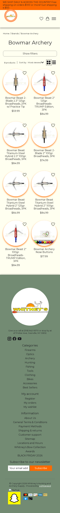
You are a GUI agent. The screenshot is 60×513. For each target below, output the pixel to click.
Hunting (30, 362)
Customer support (30, 434)
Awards (30, 451)
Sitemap (30, 438)
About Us (30, 418)
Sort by (22, 62)
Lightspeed (45, 486)
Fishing (30, 366)
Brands (15, 33)
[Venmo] (26, 498)
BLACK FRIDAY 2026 (30, 455)
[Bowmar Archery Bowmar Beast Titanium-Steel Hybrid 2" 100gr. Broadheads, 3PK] (44, 183)
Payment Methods (30, 426)
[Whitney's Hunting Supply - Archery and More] (10, 15)
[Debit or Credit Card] (30, 498)
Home (6, 33)
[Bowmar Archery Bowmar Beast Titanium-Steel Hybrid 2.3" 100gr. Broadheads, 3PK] (15, 134)
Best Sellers (30, 387)
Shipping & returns (30, 430)
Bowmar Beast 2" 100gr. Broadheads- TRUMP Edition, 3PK (15, 255)
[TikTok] (14, 490)
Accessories (30, 383)
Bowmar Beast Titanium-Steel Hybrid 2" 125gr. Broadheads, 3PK (15, 204)
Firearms (30, 350)
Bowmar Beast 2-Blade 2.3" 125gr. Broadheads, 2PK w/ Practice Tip (15, 102)
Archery (30, 358)
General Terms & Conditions (30, 422)
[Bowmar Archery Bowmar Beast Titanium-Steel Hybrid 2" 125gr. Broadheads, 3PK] (15, 183)
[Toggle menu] (54, 19)
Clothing (30, 375)
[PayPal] (45, 495)
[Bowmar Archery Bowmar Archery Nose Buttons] (44, 233)
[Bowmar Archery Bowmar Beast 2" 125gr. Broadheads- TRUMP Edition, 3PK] (44, 82)
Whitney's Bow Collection (30, 447)
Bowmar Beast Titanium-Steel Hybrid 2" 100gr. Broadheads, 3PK (44, 204)
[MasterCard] (26, 495)
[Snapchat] (14, 503)
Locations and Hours (30, 443)
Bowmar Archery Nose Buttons (44, 251)
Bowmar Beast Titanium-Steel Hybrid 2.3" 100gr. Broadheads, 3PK (15, 155)
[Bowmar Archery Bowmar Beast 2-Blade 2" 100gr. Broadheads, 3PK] (44, 134)
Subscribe (41, 468)
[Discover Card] (35, 495)
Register (30, 398)
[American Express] (40, 495)
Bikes (30, 379)
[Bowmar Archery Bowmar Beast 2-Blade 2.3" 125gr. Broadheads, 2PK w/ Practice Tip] (15, 82)
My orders (30, 402)
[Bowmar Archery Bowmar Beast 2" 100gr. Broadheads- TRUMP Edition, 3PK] (15, 233)
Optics (30, 354)
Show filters (30, 53)
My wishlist (30, 406)
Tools (30, 370)
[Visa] (30, 495)
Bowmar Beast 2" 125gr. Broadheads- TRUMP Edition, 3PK (44, 103)
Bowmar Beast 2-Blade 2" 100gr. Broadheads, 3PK (44, 153)
